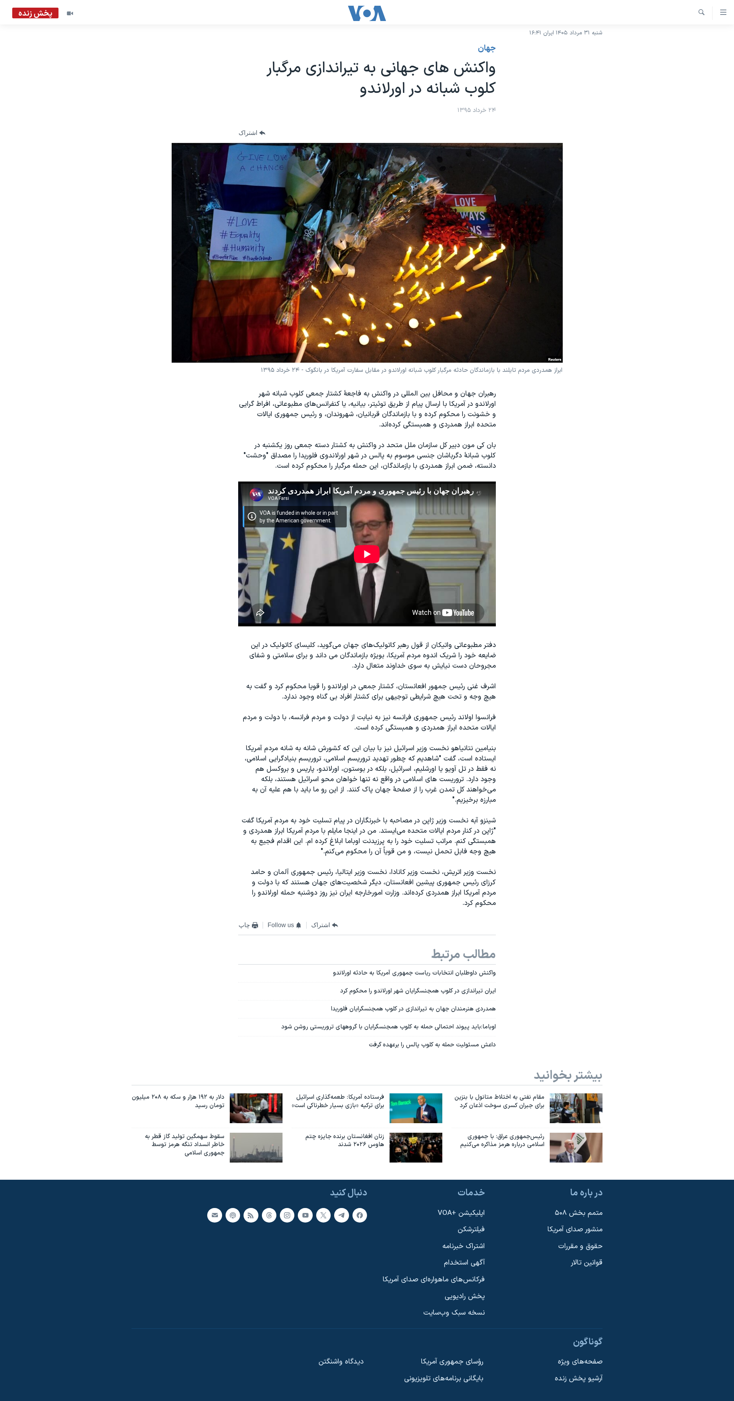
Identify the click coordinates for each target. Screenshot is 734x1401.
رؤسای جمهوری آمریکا (452, 1362)
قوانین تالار (586, 1263)
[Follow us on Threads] (269, 1215)
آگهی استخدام (464, 1263)
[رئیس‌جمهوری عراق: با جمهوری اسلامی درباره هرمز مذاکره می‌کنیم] (576, 1148)
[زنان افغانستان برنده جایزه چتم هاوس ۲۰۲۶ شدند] (416, 1148)
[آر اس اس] (251, 1215)
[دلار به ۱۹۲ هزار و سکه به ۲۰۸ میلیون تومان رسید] (256, 1108)
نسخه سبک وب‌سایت (454, 1313)
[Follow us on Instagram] (287, 1215)
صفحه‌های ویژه (580, 1362)
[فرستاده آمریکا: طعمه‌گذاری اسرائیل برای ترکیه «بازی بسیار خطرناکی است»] (416, 1108)
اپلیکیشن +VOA (461, 1213)
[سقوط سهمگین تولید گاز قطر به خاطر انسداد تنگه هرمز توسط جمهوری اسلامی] (256, 1148)
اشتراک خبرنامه (463, 1246)
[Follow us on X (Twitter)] (323, 1215)
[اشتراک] (214, 1215)
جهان (487, 48)
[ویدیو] (69, 13)
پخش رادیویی (465, 1296)
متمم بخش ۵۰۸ (578, 1213)
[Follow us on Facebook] (359, 1215)
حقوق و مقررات (580, 1246)
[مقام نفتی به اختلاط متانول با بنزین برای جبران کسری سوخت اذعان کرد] (576, 1108)
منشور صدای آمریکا (574, 1229)
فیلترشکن (471, 1229)
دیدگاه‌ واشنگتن (341, 1362)
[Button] (252, 133)
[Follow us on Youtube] (305, 1215)
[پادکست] (233, 1215)
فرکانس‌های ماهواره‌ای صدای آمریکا (434, 1280)
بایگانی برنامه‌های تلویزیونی (443, 1378)
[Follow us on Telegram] (341, 1215)
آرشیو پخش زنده (578, 1378)
